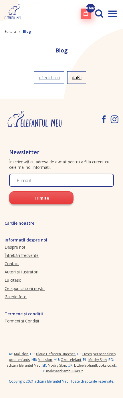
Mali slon (21, 354)
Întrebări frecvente (22, 255)
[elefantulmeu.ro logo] (13, 13)
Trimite (41, 198)
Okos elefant (71, 359)
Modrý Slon (57, 365)
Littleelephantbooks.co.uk (95, 365)
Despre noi (15, 247)
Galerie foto (16, 296)
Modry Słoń (97, 359)
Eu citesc (13, 280)
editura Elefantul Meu (24, 365)
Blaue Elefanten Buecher (55, 354)
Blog (27, 31)
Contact (12, 263)
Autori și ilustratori (21, 272)
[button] (49, 77)
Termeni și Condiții (22, 321)
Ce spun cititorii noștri (25, 288)
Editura (10, 31)
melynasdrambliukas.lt (64, 371)
